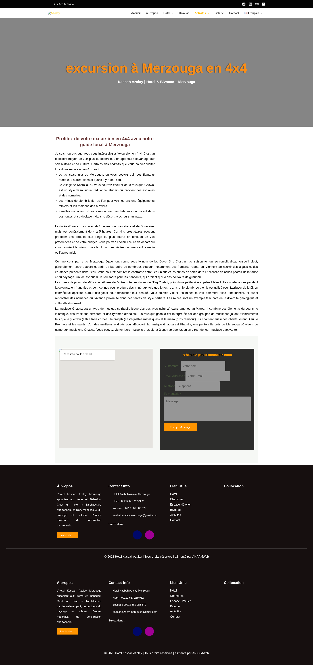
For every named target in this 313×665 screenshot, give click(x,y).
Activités (200, 13)
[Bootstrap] (137, 534)
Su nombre (172, 366)
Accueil (136, 13)
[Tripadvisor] (125, 534)
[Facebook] (244, 4)
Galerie (219, 13)
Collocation (234, 486)
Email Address (174, 376)
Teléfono (169, 386)
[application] (172, 13)
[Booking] (263, 4)
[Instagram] (250, 4)
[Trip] (257, 4)
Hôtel (166, 13)
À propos (152, 13)
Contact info (119, 486)
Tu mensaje (172, 393)
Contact (234, 13)
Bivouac (184, 13)
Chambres (176, 499)
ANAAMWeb (200, 556)
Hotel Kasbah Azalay (128, 556)
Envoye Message (180, 427)
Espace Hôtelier (180, 504)
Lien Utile (178, 486)
